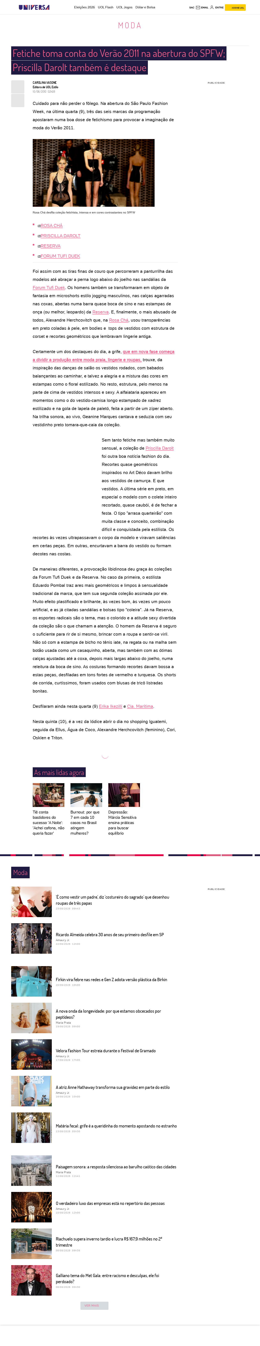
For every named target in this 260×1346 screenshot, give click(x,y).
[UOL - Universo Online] (52, 7)
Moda (130, 25)
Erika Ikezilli (110, 706)
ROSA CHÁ (52, 225)
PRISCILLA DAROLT (60, 235)
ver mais (91, 1305)
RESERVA (51, 245)
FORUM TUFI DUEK (60, 256)
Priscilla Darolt (160, 448)
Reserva (100, 311)
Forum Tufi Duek (49, 287)
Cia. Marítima (140, 706)
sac (191, 7)
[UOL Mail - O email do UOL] (202, 7)
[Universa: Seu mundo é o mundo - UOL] (34, 7)
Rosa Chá (118, 320)
